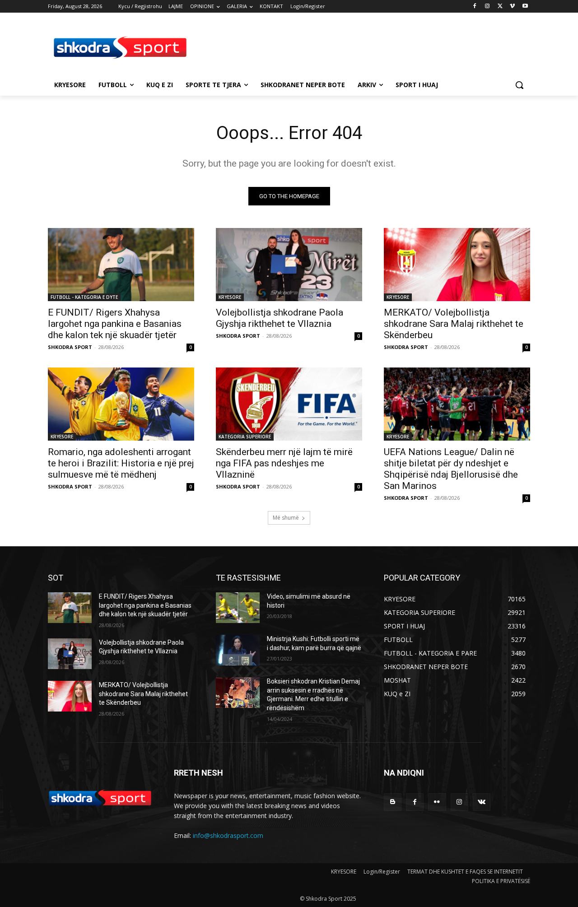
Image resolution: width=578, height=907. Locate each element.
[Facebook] (475, 6)
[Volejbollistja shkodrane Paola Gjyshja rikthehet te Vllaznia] (289, 264)
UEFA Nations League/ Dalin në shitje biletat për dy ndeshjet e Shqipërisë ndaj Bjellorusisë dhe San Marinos (451, 469)
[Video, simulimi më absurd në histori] (238, 607)
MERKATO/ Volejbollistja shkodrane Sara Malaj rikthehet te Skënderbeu (453, 323)
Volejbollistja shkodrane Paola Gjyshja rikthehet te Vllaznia (279, 318)
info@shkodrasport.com (228, 835)
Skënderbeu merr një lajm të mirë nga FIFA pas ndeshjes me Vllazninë (284, 463)
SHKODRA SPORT (70, 347)
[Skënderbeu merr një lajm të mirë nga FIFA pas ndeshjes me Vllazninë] (289, 404)
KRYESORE (230, 297)
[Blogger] (392, 802)
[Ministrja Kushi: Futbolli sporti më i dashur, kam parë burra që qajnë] (238, 650)
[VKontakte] (481, 802)
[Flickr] (437, 802)
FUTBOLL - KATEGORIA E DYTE (84, 297)
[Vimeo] (512, 6)
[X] (500, 6)
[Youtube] (525, 6)
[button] (519, 85)
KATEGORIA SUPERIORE (245, 436)
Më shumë (286, 517)
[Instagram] (487, 6)
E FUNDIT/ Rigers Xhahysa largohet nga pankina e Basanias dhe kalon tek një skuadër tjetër (115, 323)
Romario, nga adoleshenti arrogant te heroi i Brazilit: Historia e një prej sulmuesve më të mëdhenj (121, 463)
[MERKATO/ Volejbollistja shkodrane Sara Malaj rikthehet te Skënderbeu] (457, 264)
